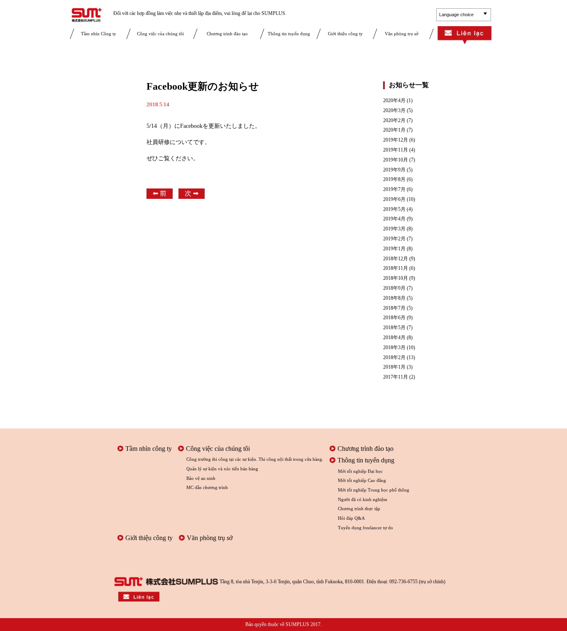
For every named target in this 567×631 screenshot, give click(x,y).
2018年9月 (394, 288)
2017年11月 (395, 377)
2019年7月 (394, 189)
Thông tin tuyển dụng (289, 33)
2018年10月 (395, 278)
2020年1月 (394, 130)
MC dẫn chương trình (207, 487)
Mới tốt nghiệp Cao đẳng (362, 480)
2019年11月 (395, 150)
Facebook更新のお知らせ (203, 86)
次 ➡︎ (191, 193)
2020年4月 (394, 100)
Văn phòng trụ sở (401, 33)
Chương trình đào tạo (227, 33)
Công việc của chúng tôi (160, 33)
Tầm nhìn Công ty (98, 33)
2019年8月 (394, 179)
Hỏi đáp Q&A (351, 518)
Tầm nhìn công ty (148, 448)
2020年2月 (394, 120)
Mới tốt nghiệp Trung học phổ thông (373, 489)
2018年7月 (394, 308)
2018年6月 (394, 317)
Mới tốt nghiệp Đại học (360, 471)
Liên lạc (464, 35)
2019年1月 (394, 249)
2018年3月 (394, 347)
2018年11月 (395, 268)
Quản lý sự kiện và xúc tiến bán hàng (222, 468)
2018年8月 (394, 298)
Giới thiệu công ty (345, 33)
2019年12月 (395, 140)
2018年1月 (394, 367)
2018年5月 (394, 327)
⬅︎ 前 (159, 193)
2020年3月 (394, 110)
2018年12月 (395, 259)
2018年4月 (394, 337)
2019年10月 (395, 160)
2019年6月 (394, 199)
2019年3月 (394, 229)
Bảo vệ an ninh (200, 478)
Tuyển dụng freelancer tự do (365, 527)
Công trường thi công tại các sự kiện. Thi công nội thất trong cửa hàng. (254, 459)
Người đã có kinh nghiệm (362, 499)
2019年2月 (394, 239)
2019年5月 (394, 209)
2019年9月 (394, 170)
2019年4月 (394, 219)
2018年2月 (394, 357)
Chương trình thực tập (359, 508)
